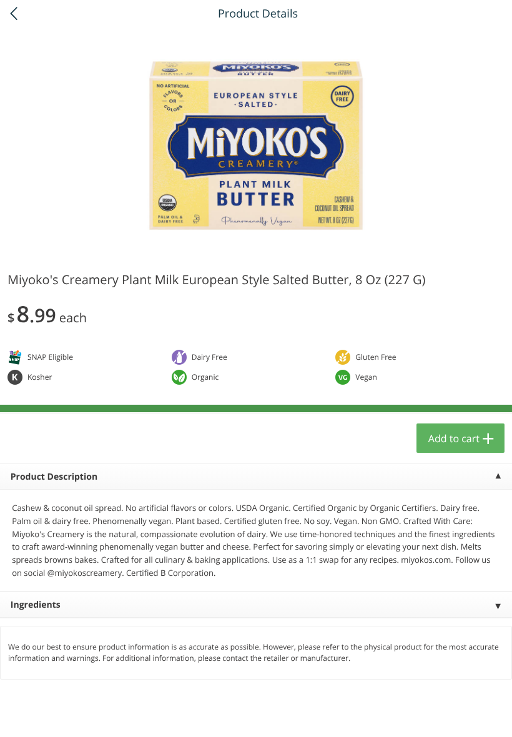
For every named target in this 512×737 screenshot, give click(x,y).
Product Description (54, 477)
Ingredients (36, 605)
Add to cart (454, 438)
